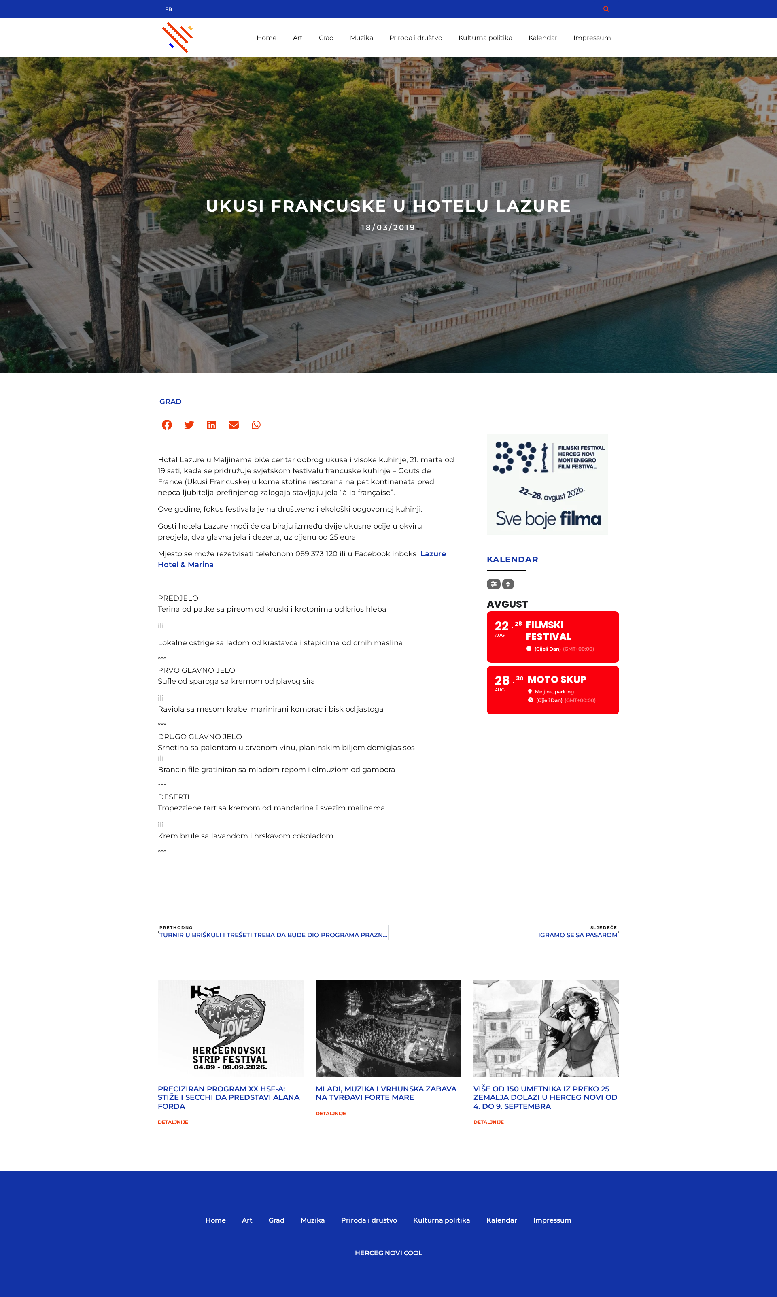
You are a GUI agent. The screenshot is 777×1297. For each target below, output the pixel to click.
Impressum (592, 38)
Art (298, 38)
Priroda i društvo (415, 38)
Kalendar (543, 38)
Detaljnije (173, 1122)
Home (267, 38)
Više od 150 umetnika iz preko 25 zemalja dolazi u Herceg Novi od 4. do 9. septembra (545, 1097)
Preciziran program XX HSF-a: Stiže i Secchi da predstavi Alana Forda (228, 1097)
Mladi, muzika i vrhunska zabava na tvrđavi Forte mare (386, 1093)
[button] (167, 425)
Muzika (361, 38)
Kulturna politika (485, 38)
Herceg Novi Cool (388, 1253)
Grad (326, 38)
